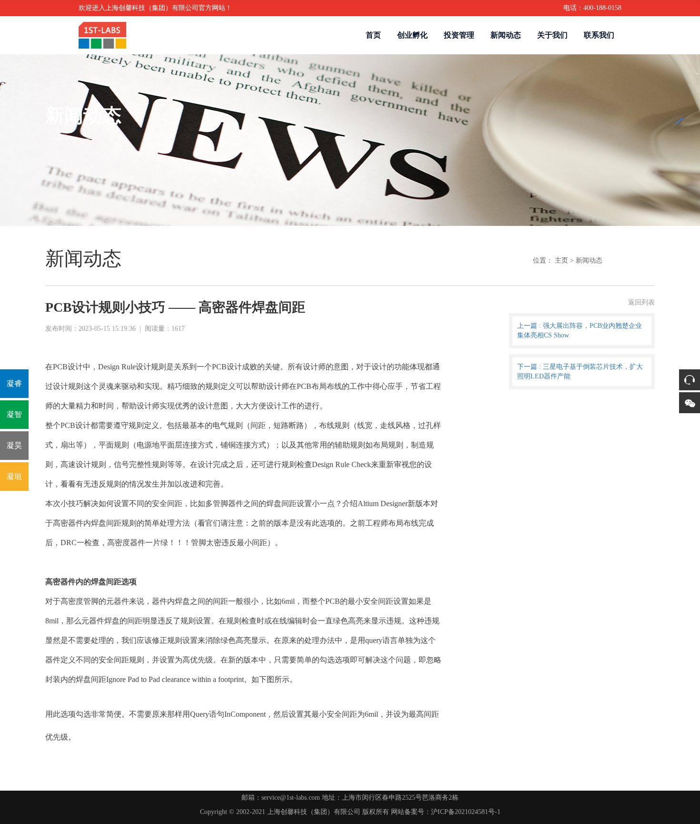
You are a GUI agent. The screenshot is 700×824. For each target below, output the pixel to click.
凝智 (14, 414)
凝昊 (14, 445)
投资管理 (459, 35)
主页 (561, 260)
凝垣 (14, 476)
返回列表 (641, 302)
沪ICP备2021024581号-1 (465, 811)
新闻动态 (505, 35)
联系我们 (599, 35)
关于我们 (552, 35)
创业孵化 (412, 35)
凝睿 (14, 383)
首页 (373, 35)
